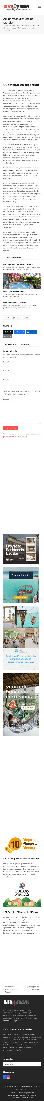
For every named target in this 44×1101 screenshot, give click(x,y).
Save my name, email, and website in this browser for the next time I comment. (22, 392)
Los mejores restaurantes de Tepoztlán (10, 989)
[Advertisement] (22, 60)
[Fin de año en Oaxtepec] (22, 281)
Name (6, 362)
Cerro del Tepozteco (12, 317)
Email (6, 371)
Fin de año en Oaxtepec (13, 291)
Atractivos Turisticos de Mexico (28, 25)
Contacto (13, 1093)
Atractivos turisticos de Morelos (14, 28)
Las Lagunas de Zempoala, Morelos (18, 264)
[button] (39, 7)
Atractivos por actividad (16, 1095)
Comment (7, 399)
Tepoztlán (25, 317)
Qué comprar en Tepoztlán (14, 303)
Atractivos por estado (26, 1093)
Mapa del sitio (33, 1095)
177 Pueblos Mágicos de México (20, 912)
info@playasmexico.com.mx (23, 1097)
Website (6, 380)
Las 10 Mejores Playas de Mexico (21, 858)
